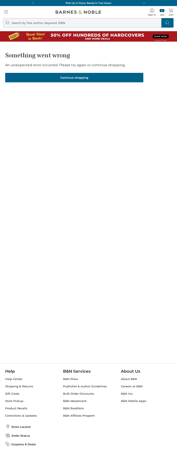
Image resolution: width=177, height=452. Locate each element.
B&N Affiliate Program (79, 415)
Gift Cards (12, 393)
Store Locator (21, 427)
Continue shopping (74, 77)
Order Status (20, 435)
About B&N (129, 379)
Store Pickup (14, 401)
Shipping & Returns (19, 386)
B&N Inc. (127, 393)
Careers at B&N (132, 386)
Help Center (13, 379)
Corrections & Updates (21, 415)
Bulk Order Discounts (78, 393)
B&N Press (70, 379)
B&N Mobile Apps (133, 401)
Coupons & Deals (23, 444)
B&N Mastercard (74, 401)
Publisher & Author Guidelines (85, 386)
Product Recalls (16, 408)
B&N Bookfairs (73, 408)
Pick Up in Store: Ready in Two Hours (88, 3)
